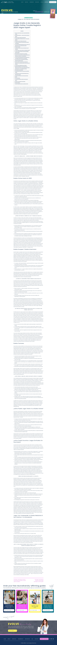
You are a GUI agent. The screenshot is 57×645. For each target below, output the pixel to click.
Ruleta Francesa (17, 46)
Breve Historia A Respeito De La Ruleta (21, 53)
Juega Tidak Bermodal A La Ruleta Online (21, 83)
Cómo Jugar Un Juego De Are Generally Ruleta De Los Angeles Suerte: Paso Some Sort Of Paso (22, 63)
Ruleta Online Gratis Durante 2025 (20, 37)
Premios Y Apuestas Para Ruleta (20, 81)
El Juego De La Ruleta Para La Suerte (21, 65)
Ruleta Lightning (17, 82)
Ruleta (16, 76)
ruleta (18, 128)
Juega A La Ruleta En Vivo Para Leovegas (21, 75)
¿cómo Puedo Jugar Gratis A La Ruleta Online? (22, 50)
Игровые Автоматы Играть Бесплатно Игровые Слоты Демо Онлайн (20, 580)
